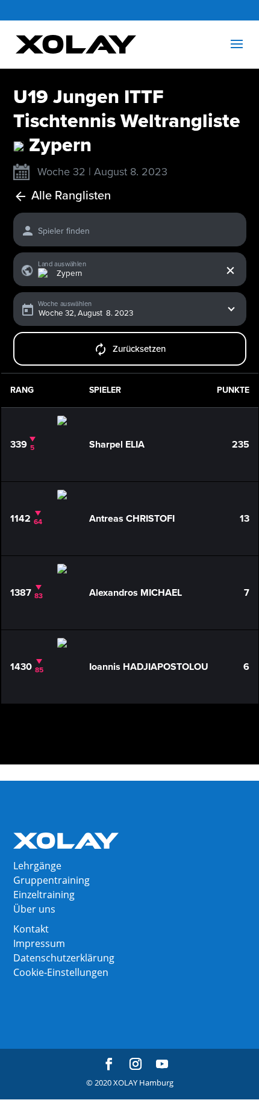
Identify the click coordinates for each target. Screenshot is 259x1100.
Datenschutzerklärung (63, 957)
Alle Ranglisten (71, 196)
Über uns (34, 909)
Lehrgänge (37, 865)
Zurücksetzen (139, 348)
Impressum (39, 943)
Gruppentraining (51, 880)
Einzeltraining (44, 894)
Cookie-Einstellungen (60, 972)
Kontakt (31, 929)
